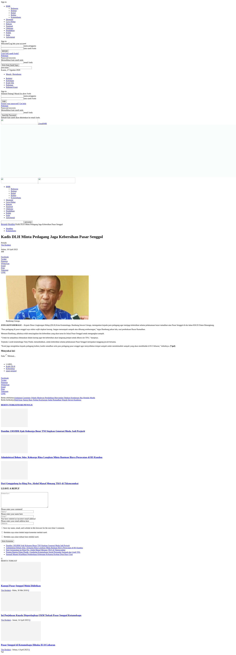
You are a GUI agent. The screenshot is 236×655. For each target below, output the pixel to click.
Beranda (4, 224)
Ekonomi (9, 19)
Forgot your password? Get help (13, 104)
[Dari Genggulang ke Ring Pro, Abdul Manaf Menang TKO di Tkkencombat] (14, 479)
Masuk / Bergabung (13, 74)
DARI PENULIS (25, 405)
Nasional (9, 26)
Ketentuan (10, 81)
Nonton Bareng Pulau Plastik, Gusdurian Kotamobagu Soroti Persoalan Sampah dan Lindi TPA (43, 552)
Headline (11, 224)
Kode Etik (10, 83)
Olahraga (9, 28)
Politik (8, 33)
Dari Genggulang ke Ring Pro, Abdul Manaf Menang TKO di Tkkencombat (39, 483)
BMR (8, 6)
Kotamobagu (16, 17)
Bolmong (14, 8)
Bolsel (13, 13)
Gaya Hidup (10, 22)
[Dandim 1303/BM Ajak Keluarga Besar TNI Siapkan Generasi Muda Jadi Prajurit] (14, 426)
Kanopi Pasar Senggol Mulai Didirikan (21, 585)
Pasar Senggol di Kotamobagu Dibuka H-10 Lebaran (28, 645)
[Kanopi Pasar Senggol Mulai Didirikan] (21, 581)
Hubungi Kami (12, 87)
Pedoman (4, 56)
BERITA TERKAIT (9, 405)
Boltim (13, 15)
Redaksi (9, 78)
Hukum (9, 24)
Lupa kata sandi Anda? (10, 53)
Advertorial (10, 37)
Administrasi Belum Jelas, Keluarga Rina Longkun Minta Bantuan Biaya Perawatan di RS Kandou (51, 457)
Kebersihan (10, 369)
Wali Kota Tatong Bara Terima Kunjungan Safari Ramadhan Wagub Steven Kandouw (47, 400)
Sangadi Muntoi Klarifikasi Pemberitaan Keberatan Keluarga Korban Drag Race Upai (39, 554)
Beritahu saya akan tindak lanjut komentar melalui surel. (25, 532)
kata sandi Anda (30, 48)
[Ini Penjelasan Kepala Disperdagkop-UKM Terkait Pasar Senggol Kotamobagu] (21, 610)
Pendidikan (10, 30)
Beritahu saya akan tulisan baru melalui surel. (21, 537)
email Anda (28, 62)
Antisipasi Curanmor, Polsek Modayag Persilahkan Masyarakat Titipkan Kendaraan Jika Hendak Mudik (54, 398)
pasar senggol (11, 371)
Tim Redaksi (6, 245)
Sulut (8, 35)
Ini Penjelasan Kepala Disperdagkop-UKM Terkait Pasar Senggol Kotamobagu (41, 615)
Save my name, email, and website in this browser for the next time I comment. (34, 528)
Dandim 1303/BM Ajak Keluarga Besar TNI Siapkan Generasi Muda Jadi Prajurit (43, 431)
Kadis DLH (10, 366)
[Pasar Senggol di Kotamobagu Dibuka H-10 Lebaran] (21, 640)
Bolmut (14, 11)
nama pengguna (30, 46)
